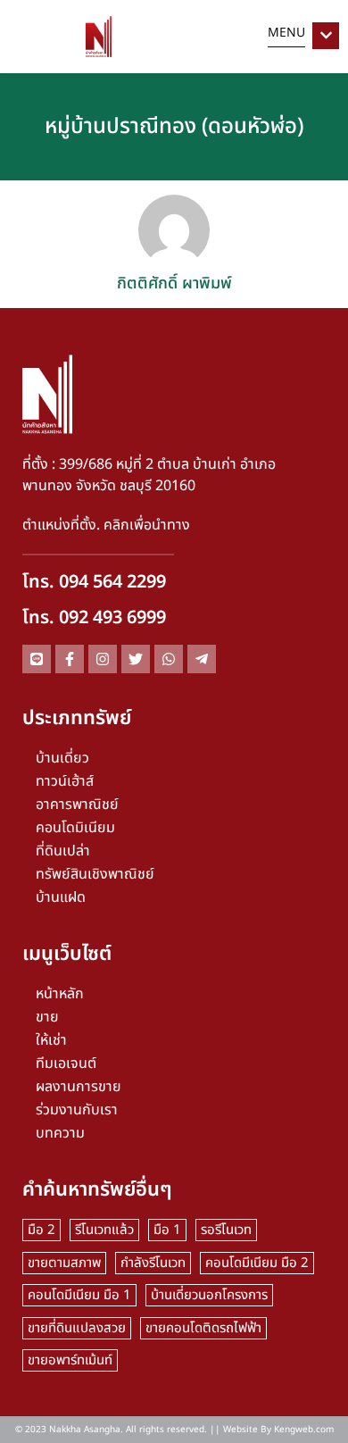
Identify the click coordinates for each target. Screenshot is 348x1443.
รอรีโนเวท (226, 1230)
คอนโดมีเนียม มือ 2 (257, 1263)
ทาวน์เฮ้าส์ (65, 781)
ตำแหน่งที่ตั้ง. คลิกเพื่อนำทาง (106, 525)
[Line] (36, 659)
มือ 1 (167, 1230)
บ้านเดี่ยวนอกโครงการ (209, 1295)
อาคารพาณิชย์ (77, 804)
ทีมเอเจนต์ (66, 1063)
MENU (286, 32)
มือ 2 (41, 1230)
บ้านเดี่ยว (62, 758)
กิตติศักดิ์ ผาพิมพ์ (174, 283)
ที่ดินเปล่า (63, 851)
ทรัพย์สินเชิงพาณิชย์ (95, 874)
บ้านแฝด (61, 897)
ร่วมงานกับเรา (77, 1110)
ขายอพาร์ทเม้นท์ (70, 1360)
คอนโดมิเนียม (75, 827)
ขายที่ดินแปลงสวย (77, 1328)
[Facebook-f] (69, 659)
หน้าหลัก (60, 994)
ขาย (47, 1017)
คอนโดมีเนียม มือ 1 (79, 1295)
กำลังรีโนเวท (153, 1263)
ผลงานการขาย (78, 1086)
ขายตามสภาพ (64, 1263)
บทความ (60, 1133)
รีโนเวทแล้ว (104, 1230)
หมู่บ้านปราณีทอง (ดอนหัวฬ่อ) (174, 127)
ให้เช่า (51, 1040)
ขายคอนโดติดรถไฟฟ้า (203, 1328)
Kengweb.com (304, 1429)
